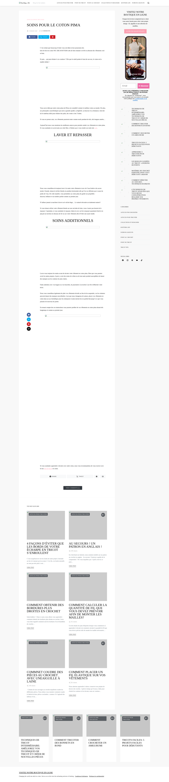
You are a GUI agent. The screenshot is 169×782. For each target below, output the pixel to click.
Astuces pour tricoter (65, 3)
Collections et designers (110, 3)
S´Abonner (143, 86)
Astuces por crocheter (129, 212)
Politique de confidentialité (96, 776)
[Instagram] (127, 260)
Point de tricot (80, 3)
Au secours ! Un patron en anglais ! (85, 545)
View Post (30, 567)
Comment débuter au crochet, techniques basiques (141, 182)
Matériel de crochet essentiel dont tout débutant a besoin (141, 172)
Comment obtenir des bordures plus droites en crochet (45, 608)
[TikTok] (141, 260)
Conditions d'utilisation (81, 776)
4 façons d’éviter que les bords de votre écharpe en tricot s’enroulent (45, 548)
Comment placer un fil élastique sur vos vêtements (87, 675)
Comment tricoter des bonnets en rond (67, 743)
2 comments (45, 31)
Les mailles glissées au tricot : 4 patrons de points (141, 163)
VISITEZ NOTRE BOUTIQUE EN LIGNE (36, 772)
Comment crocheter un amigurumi (97, 743)
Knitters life (125, 3)
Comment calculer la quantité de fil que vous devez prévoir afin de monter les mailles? (88, 611)
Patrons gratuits (138, 3)
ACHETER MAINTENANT (135, 31)
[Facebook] (123, 260)
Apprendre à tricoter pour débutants (138, 153)
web (95, 128)
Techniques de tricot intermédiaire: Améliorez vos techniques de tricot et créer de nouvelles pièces (140, 114)
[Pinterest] (132, 260)
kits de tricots (48, 468)
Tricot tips (124, 247)
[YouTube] (137, 260)
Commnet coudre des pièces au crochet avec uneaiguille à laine (45, 676)
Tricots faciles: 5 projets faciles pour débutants (141, 144)
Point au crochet (93, 3)
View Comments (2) (73, 488)
